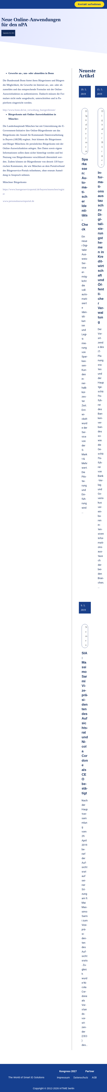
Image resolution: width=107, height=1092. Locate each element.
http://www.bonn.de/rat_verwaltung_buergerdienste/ (29, 110)
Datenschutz (81, 1077)
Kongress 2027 (68, 1071)
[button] (50, 4)
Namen (86, 636)
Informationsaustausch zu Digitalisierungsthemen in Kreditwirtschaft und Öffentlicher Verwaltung (101, 247)
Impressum (63, 1077)
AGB (94, 1077)
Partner (89, 1071)
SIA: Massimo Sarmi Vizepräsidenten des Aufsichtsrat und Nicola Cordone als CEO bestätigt (85, 723)
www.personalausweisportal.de (18, 201)
